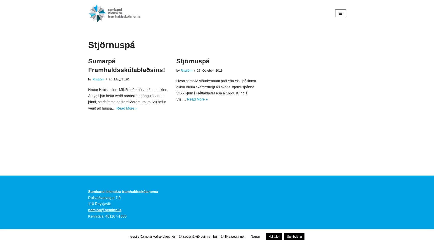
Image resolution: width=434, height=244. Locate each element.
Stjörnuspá (193, 61)
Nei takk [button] (274, 236)
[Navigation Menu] (340, 13)
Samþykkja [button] (294, 236)
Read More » (126, 108)
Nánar (255, 236)
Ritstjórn (98, 79)
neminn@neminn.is (104, 210)
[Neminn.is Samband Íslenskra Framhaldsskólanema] (114, 13)
